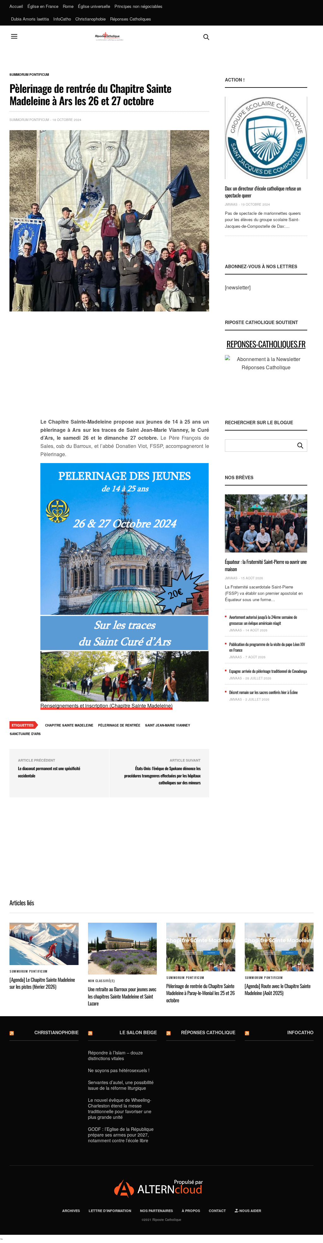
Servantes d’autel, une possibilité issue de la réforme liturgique (121, 1085)
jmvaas (231, 204)
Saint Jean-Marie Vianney (167, 725)
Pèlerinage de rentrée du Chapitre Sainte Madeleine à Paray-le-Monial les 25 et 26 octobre (200, 993)
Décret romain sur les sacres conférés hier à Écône (263, 692)
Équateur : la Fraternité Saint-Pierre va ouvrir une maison (266, 565)
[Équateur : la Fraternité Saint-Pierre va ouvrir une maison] (266, 523)
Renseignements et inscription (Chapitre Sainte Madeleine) (106, 705)
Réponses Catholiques (130, 19)
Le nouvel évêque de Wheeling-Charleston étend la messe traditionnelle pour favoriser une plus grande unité (119, 1108)
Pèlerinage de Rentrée (119, 725)
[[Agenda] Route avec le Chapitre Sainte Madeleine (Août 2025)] (279, 947)
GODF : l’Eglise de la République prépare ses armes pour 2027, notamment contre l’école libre (121, 1134)
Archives (71, 1210)
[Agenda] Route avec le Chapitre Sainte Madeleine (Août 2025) (278, 989)
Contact (217, 1210)
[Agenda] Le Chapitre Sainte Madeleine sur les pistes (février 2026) (42, 983)
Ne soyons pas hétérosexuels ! (119, 1070)
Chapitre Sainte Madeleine (69, 725)
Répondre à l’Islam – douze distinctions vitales (115, 1055)
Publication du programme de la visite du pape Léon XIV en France (267, 647)
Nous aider (249, 1210)
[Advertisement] (124, 368)
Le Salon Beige (138, 1032)
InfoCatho (62, 19)
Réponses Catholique (208, 1032)
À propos (191, 1210)
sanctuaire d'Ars (25, 734)
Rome (68, 6)
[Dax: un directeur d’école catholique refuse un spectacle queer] (266, 138)
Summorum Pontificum (29, 74)
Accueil (16, 6)
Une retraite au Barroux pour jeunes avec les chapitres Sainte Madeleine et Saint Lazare (122, 996)
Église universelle (94, 6)
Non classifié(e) (101, 980)
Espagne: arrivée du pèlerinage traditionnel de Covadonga (268, 671)
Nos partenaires (156, 1210)
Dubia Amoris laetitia (30, 19)
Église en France (42, 6)
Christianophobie (90, 19)
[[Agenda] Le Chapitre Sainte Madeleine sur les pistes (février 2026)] (44, 944)
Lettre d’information (110, 1210)
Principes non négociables (138, 6)
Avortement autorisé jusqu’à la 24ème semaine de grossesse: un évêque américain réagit (263, 620)
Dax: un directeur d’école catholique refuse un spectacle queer (263, 191)
